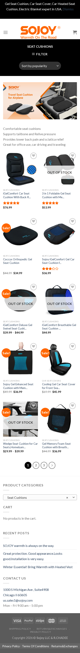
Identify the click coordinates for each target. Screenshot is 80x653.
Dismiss (68, 9)
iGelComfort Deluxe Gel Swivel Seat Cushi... (17, 326)
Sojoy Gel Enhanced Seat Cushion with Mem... (18, 386)
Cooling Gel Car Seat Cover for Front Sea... (58, 386)
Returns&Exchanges (52, 628)
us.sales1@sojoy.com (18, 600)
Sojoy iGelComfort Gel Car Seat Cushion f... (58, 261)
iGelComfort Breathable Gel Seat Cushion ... (59, 326)
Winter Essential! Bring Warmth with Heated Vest (38, 567)
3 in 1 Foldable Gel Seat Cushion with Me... (56, 195)
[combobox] (40, 497)
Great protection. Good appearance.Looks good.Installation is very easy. (32, 556)
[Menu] (5, 32)
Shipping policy (20, 628)
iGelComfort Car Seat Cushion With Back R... (17, 195)
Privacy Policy (40, 631)
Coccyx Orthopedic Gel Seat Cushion (17, 261)
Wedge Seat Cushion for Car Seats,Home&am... (20, 445)
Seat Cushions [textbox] (37, 497)
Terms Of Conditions (35, 646)
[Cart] (75, 32)
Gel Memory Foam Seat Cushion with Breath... (56, 445)
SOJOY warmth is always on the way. (28, 546)
